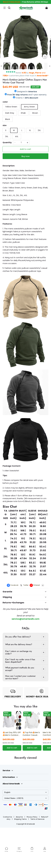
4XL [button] (16, 136)
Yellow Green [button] (11, 106)
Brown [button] (35, 113)
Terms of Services (37, 819)
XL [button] (30, 130)
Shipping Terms (20, 819)
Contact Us (7, 817)
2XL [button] (39, 130)
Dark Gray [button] (9, 113)
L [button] (21, 130)
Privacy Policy (32, 817)
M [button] (14, 130)
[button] (4, 8)
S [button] (5, 130)
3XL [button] (6, 136)
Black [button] (7, 119)
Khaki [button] (23, 113)
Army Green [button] (29, 106)
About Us (19, 817)
